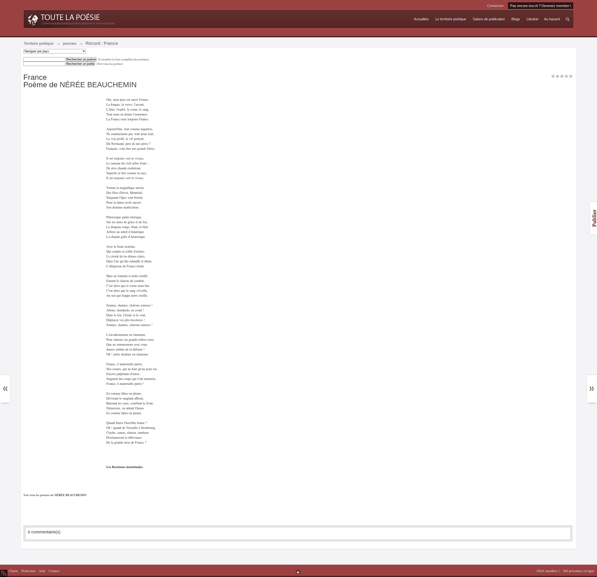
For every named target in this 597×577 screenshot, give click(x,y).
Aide (42, 571)
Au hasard (552, 19)
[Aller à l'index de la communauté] (70, 19)
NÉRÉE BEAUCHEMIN (98, 84)
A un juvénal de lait (8, 393)
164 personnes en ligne (578, 571)
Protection (28, 571)
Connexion (495, 6)
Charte (13, 571)
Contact (54, 571)
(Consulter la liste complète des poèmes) (123, 59)
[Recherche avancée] (567, 19)
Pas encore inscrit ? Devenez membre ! (540, 6)
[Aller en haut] (298, 572)
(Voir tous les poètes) (110, 64)
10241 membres (547, 571)
